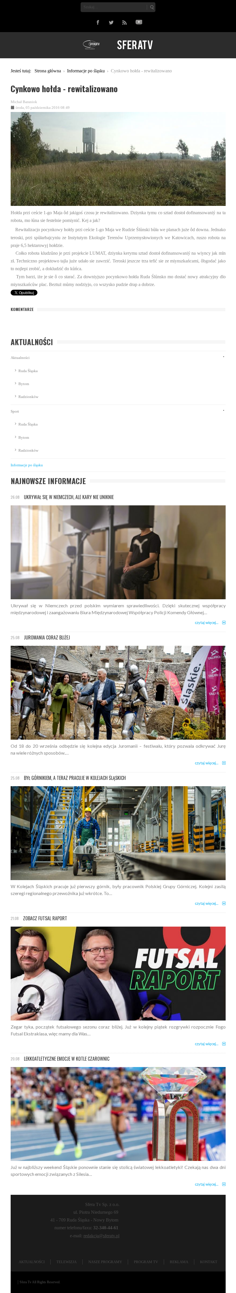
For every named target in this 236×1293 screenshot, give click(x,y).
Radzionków (28, 397)
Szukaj (152, 7)
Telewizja (66, 1262)
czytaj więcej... (206, 622)
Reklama (179, 1262)
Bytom (23, 384)
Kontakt (208, 1262)
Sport (15, 411)
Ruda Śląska (28, 371)
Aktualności (20, 357)
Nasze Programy (105, 1262)
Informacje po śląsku (27, 465)
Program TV (146, 1262)
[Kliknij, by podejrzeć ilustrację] (118, 158)
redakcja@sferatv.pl (101, 1235)
